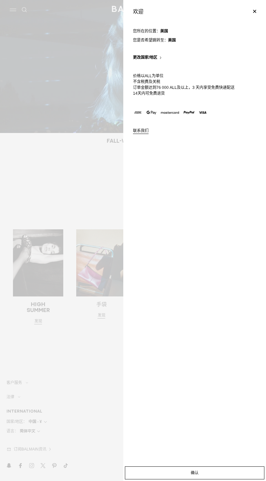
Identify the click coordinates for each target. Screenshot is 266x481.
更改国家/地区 (145, 57)
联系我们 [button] (141, 131)
